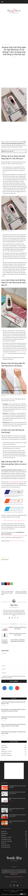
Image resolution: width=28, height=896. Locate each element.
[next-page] (15, 646)
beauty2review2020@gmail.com (16, 876)
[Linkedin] (10, 618)
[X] (5, 583)
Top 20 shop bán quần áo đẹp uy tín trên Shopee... (16, 809)
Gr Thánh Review (21, 540)
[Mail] (13, 618)
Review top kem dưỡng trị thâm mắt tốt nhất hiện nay (21, 592)
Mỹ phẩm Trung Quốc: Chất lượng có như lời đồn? (17, 799)
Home (2, 44)
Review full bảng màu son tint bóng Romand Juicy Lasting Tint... (17, 815)
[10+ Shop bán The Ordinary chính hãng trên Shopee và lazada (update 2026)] (4, 794)
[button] (2, 2)
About (5, 890)
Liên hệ (8, 890)
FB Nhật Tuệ (13, 540)
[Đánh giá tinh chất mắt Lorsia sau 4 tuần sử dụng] (4, 635)
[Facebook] (2, 583)
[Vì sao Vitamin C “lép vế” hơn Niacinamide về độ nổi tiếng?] (4, 641)
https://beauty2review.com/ (14, 607)
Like (4, 686)
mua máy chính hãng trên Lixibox (16, 482)
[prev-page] (13, 646)
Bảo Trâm (14, 605)
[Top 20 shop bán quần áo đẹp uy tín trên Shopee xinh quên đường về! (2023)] (4, 810)
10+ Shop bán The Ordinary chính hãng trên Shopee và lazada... (17, 792)
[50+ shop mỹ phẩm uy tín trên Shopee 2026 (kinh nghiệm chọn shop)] (4, 787)
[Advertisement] (14, 29)
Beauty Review (7, 44)
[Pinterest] (8, 583)
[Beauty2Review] (14, 10)
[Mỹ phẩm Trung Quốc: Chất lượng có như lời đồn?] (4, 629)
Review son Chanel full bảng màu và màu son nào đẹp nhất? (7, 593)
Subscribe (17, 686)
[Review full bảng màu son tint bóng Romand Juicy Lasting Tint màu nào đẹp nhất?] (4, 816)
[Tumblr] (18, 618)
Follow (10, 686)
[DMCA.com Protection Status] (23, 894)
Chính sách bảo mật (14, 891)
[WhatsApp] (11, 583)
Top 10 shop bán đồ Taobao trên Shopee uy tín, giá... (17, 821)
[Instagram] (14, 885)
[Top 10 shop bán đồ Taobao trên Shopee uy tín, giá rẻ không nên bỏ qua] (4, 823)
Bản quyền (13, 890)
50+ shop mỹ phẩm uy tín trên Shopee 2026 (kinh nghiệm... (17, 786)
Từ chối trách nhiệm (19, 890)
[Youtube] (17, 885)
